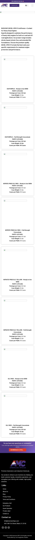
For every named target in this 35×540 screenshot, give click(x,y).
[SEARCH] (22, 5)
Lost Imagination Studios (21, 537)
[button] (32, 5)
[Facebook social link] (3, 527)
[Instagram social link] (6, 527)
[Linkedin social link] (8, 527)
